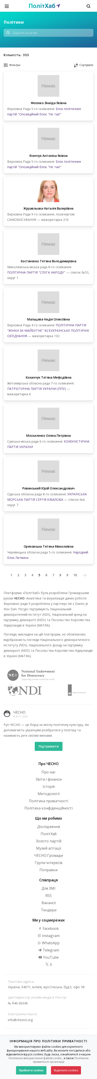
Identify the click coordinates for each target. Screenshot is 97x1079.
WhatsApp (50, 942)
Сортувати (86, 65)
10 (75, 575)
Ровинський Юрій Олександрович (48, 488)
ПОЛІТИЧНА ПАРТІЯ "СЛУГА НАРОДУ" (36, 272)
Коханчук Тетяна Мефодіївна (49, 377)
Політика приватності (48, 800)
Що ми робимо (48, 818)
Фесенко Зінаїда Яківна (49, 103)
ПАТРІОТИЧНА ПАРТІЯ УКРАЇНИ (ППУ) (36, 388)
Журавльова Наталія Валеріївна (48, 208)
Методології (49, 793)
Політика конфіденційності (48, 808)
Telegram (50, 950)
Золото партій (48, 841)
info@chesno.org (20, 1020)
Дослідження (48, 826)
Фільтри (14, 65)
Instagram (50, 935)
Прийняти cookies (31, 1070)
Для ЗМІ (48, 888)
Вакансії (49, 902)
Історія (49, 786)
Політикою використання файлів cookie (35, 1058)
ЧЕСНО (19, 712)
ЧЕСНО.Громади (48, 855)
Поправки (48, 869)
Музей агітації (48, 848)
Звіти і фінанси (49, 779)
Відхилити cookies (66, 1070)
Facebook (50, 928)
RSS (48, 895)
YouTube (50, 957)
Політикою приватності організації (61, 1060)
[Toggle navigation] (7, 6)
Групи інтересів (48, 862)
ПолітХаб (49, 833)
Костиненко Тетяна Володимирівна (48, 261)
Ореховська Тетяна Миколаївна (49, 546)
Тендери (48, 910)
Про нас (48, 772)
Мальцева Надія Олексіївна (48, 319)
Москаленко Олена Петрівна (48, 435)
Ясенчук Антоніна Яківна (48, 155)
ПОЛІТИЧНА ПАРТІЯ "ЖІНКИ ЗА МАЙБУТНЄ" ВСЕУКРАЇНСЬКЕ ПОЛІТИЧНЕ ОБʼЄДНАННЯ (48, 330)
